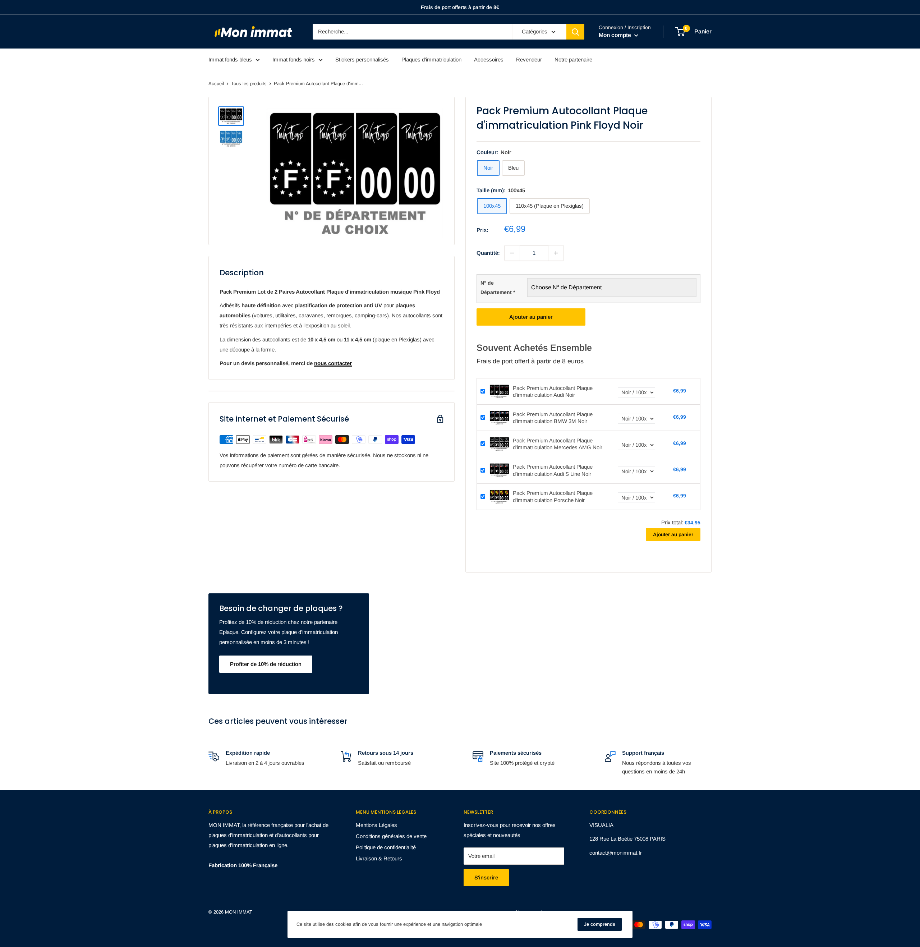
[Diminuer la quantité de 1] (512, 253)
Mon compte (615, 35)
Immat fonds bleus (230, 59)
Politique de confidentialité (386, 847)
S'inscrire (486, 877)
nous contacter (333, 363)
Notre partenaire (573, 59)
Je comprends (599, 924)
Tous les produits (249, 83)
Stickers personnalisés (362, 59)
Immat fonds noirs (293, 59)
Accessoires (488, 59)
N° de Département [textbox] (497, 287)
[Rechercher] (575, 32)
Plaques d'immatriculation (431, 59)
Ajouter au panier (531, 317)
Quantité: (488, 253)
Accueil (216, 83)
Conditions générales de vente (391, 836)
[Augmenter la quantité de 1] (556, 253)
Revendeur (529, 59)
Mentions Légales (376, 825)
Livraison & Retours (379, 858)
